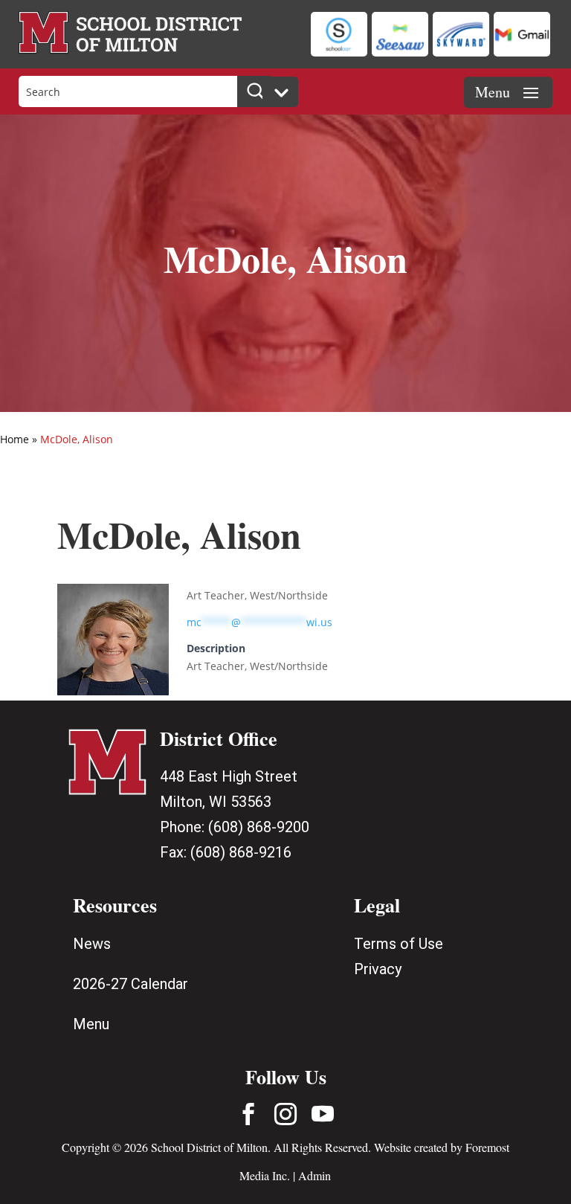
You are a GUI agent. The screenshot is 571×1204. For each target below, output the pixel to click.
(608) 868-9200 (258, 827)
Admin (314, 1175)
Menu (91, 1024)
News (92, 944)
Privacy (377, 969)
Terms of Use (398, 944)
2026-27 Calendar (130, 984)
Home (14, 439)
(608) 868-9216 (240, 852)
